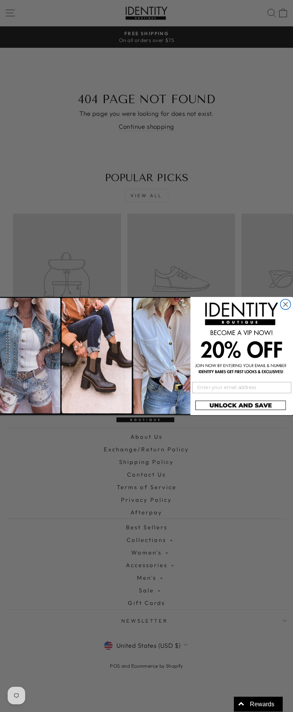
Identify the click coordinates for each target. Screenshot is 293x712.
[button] (241, 405)
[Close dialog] (285, 304)
